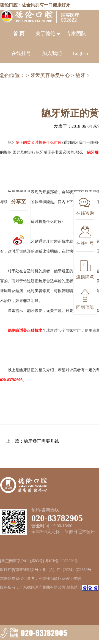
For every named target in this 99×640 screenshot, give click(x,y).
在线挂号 (21, 53)
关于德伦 (45, 33)
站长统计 (74, 587)
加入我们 (52, 53)
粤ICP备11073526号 (61, 561)
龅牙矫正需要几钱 (41, 441)
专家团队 (76, 33)
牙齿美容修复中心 (50, 75)
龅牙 (80, 75)
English (80, 53)
